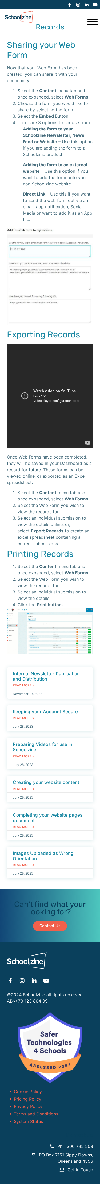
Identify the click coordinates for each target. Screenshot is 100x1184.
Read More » (23, 685)
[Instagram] (78, 5)
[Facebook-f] (69, 5)
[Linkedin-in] (86, 5)
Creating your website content (46, 782)
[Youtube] (95, 5)
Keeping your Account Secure (45, 711)
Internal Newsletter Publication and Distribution (46, 676)
